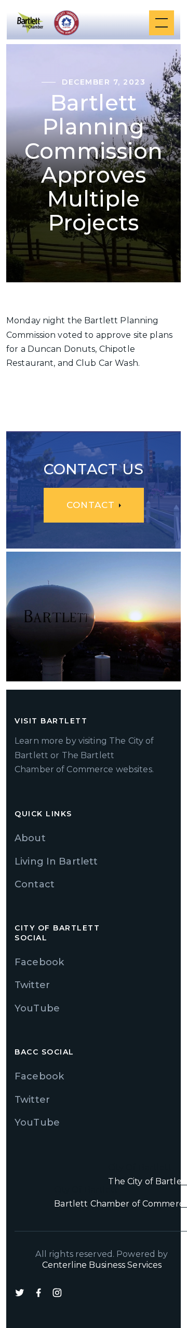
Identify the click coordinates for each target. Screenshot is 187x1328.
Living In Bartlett (56, 861)
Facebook (39, 962)
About (30, 838)
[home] (30, 23)
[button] (159, 22)
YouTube (37, 1008)
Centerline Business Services (102, 1265)
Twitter (32, 985)
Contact (35, 884)
